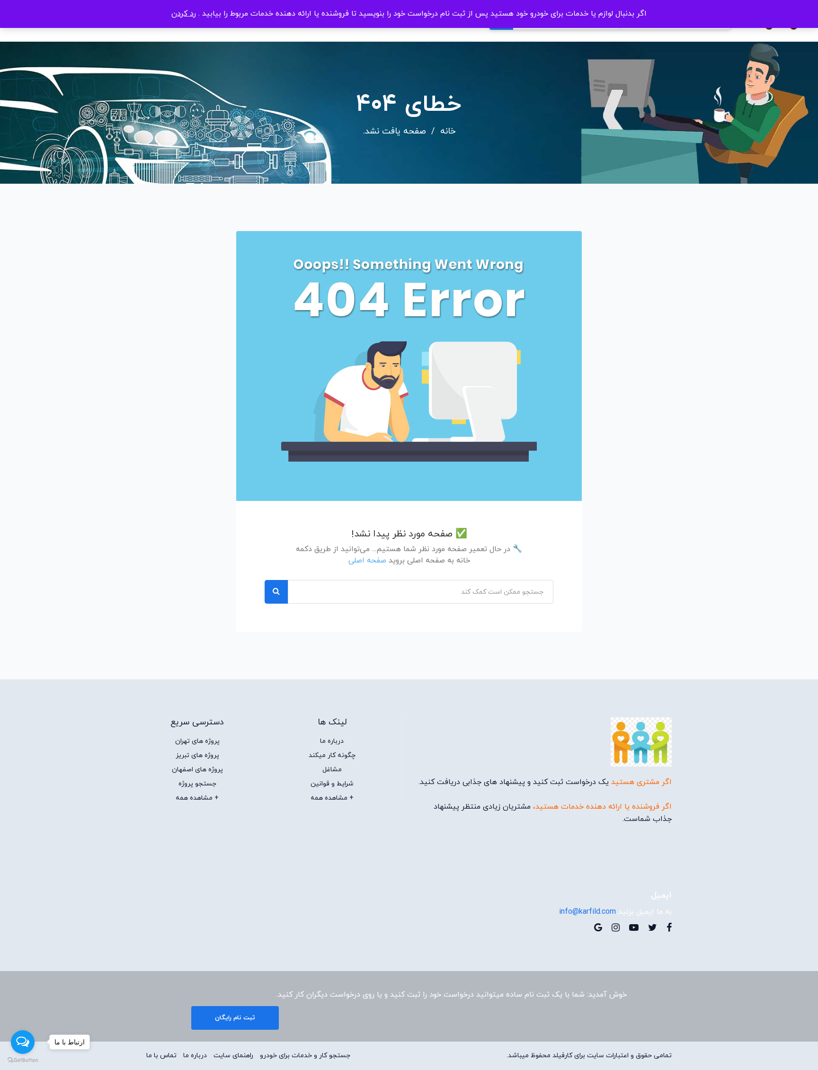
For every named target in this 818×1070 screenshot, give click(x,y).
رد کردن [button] (183, 14)
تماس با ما (161, 1056)
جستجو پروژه (197, 784)
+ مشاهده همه (332, 798)
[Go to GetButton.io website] (23, 1060)
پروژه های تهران (197, 741)
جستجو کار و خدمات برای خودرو (305, 1056)
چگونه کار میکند (332, 755)
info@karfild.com (587, 912)
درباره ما (332, 741)
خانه (447, 131)
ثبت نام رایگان (235, 1018)
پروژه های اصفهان (197, 770)
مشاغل (332, 770)
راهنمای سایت (233, 1056)
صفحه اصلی (367, 560)
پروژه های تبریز (197, 755)
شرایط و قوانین (332, 784)
